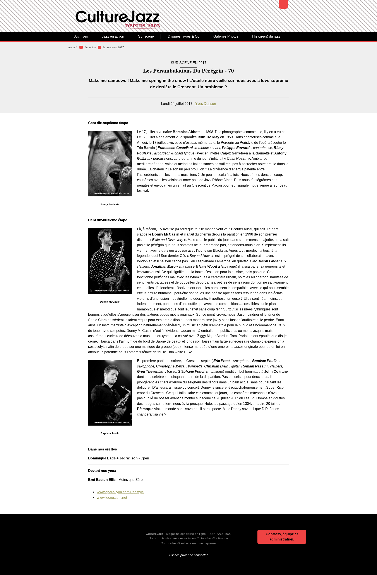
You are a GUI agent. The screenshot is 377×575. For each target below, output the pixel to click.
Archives (81, 36)
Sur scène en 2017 (113, 47)
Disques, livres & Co (183, 36)
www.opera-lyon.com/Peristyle (120, 492)
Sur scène (146, 36)
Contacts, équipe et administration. (282, 536)
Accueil (72, 47)
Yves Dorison (205, 104)
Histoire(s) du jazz (266, 36)
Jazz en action (113, 36)
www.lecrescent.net (112, 497)
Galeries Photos (225, 36)
